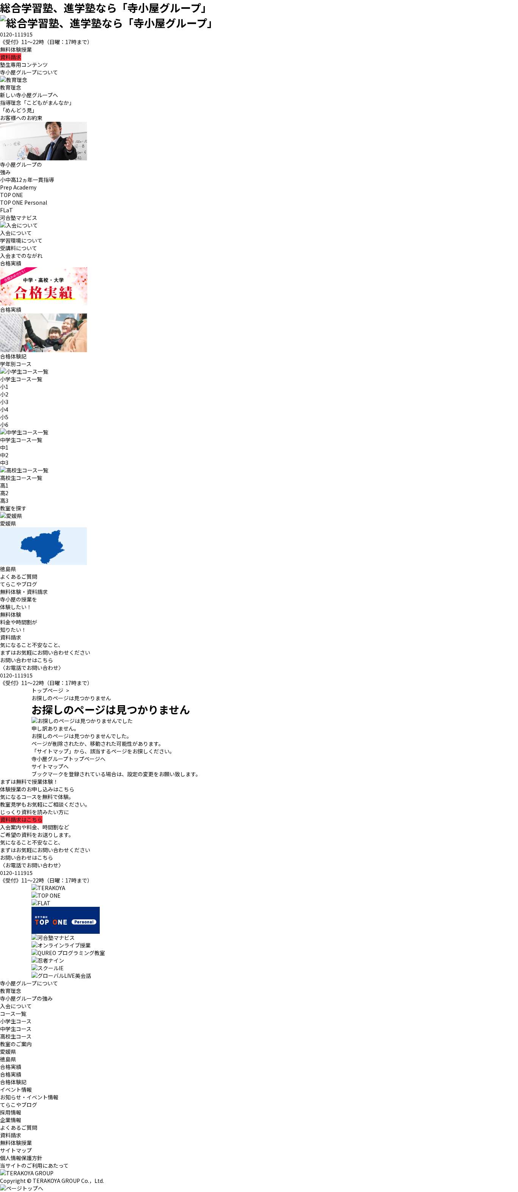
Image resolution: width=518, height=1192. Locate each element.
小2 (4, 394)
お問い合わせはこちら (26, 660)
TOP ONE (11, 195)
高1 (4, 485)
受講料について (18, 248)
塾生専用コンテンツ (24, 64)
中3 (4, 462)
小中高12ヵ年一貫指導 (27, 179)
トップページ (47, 690)
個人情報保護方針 (21, 1158)
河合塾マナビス (18, 217)
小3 (4, 402)
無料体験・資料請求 (24, 591)
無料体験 (10, 614)
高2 (4, 493)
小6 (4, 424)
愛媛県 (8, 1051)
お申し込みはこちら (37, 789)
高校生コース (15, 1036)
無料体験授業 (16, 49)
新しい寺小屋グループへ (29, 95)
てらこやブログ (18, 584)
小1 (4, 386)
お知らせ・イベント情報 (29, 1097)
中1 (4, 447)
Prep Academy (18, 187)
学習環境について (21, 240)
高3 (4, 500)
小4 (4, 409)
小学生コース (15, 1021)
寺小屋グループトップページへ (68, 759)
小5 (4, 417)
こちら (21, 819)
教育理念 (10, 991)
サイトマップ (16, 1150)
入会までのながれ (21, 255)
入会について (16, 1006)
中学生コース (15, 1029)
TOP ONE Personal (23, 202)
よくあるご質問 (18, 576)
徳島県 (8, 1059)
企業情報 (10, 1120)
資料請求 (10, 57)
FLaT (6, 210)
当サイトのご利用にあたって (34, 1165)
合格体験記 (13, 1082)
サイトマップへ (50, 766)
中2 (4, 455)
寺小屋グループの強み (26, 998)
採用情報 (10, 1112)
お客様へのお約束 (21, 118)
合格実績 (10, 1074)
